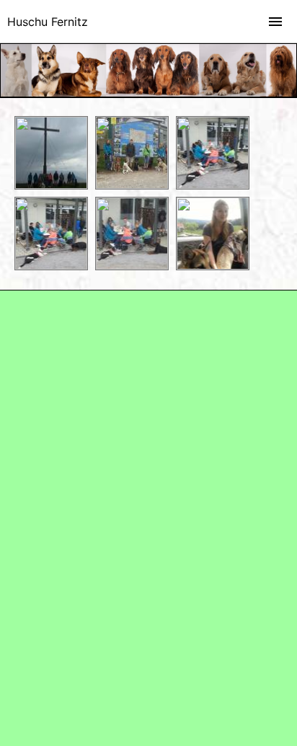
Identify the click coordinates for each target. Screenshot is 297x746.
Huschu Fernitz (47, 21)
